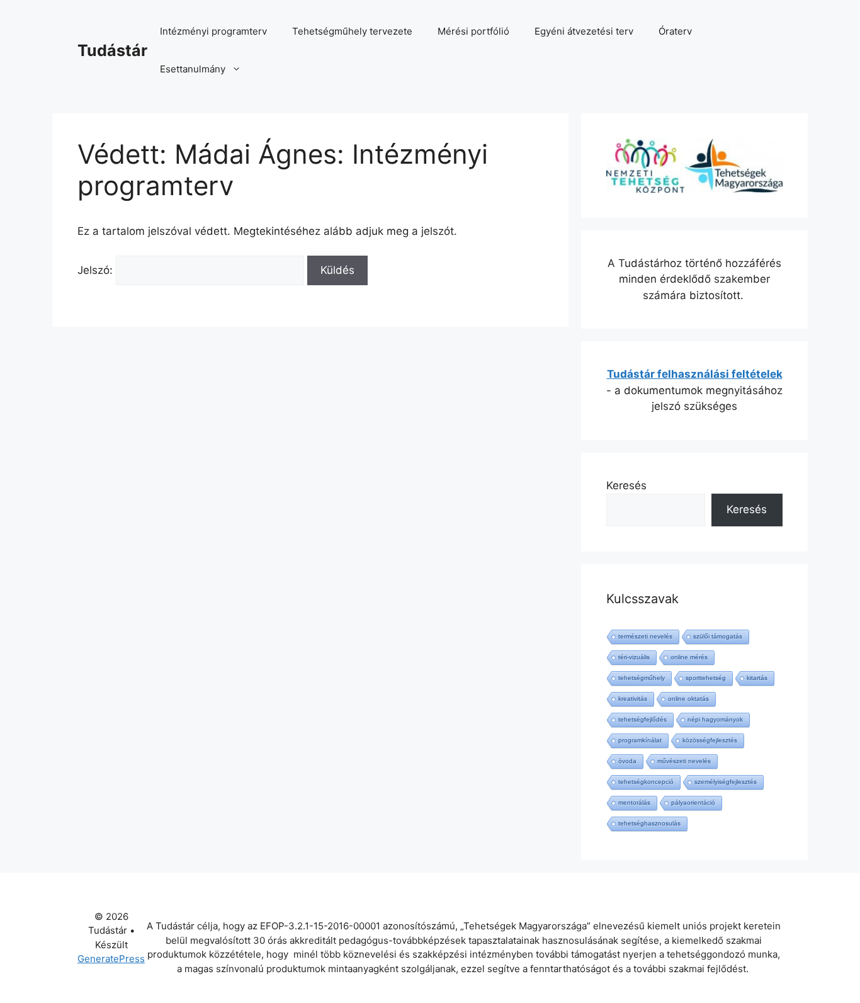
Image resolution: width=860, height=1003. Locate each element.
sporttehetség (706, 677)
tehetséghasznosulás (649, 823)
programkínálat (640, 740)
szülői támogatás (717, 636)
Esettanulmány (192, 69)
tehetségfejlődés (642, 719)
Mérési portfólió (473, 31)
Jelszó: (96, 270)
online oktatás (688, 698)
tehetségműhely (641, 677)
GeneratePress (111, 959)
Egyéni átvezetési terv (584, 31)
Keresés (626, 485)
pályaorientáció (693, 802)
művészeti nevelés (684, 760)
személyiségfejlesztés (725, 781)
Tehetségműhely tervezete (352, 31)
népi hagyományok (715, 719)
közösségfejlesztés (709, 740)
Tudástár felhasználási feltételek (695, 374)
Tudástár (112, 50)
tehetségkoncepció (646, 781)
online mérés (689, 657)
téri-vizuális (634, 657)
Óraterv (675, 31)
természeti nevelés (645, 636)
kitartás (757, 677)
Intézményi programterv (213, 31)
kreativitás (632, 698)
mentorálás (634, 802)
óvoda (627, 760)
